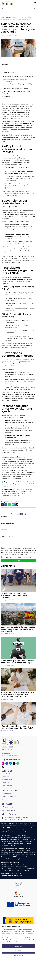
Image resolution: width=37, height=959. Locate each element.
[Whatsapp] (9, 504)
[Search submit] (34, 8)
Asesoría (8, 17)
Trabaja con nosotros (9, 796)
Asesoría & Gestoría (8, 774)
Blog (3, 799)
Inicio (2, 17)
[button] (35, 3)
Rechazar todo (18, 955)
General (18, 502)
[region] (18, 941)
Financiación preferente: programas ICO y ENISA (17, 85)
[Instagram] (2, 504)
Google (17, 755)
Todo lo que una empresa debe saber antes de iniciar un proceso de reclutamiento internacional (18, 694)
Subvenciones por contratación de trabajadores (15, 80)
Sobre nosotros (7, 793)
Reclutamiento (7, 779)
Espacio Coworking (8, 785)
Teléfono (4, 530)
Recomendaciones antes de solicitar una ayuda (17, 92)
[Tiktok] (16, 504)
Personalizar (18, 950)
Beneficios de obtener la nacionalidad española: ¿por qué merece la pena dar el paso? (18, 629)
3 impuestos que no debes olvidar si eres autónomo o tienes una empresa (18, 662)
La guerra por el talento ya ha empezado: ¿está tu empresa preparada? (14, 595)
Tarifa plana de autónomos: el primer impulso (18, 76)
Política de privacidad (23, 557)
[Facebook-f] (5, 504)
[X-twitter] (14, 763)
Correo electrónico (7, 523)
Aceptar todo (18, 946)
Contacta (7, 96)
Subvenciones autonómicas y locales (16, 89)
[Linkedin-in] (10, 763)
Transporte (5, 782)
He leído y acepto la (16, 557)
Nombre (4, 516)
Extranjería (5, 777)
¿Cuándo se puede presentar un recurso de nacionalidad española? (17, 727)
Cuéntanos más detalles (9, 536)
